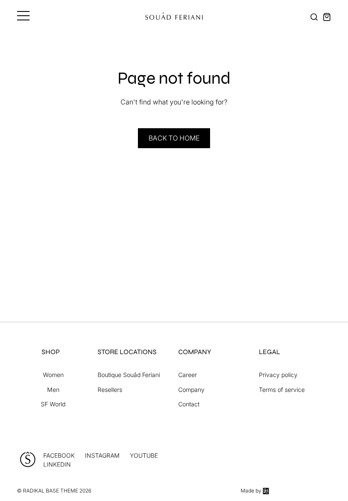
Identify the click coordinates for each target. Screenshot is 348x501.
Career (187, 374)
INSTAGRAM (102, 455)
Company (191, 389)
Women (53, 374)
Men (53, 389)
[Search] (314, 17)
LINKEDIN (57, 464)
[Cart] (327, 17)
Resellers (110, 389)
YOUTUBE (144, 455)
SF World (53, 404)
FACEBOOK (59, 455)
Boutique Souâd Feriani (129, 374)
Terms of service (282, 389)
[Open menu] (23, 15)
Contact (188, 404)
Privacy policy (278, 374)
